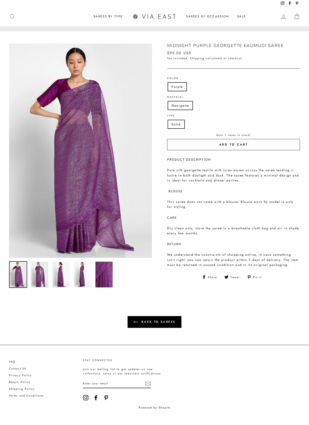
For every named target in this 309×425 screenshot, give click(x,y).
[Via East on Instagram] (85, 397)
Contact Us (17, 368)
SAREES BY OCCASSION (207, 16)
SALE (241, 16)
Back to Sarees (158, 322)
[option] (80, 151)
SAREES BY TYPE (108, 16)
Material (175, 97)
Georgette (180, 105)
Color (172, 78)
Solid (176, 124)
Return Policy (19, 382)
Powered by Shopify (155, 408)
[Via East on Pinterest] (106, 397)
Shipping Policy (22, 389)
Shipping (197, 58)
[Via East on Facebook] (96, 397)
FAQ (12, 362)
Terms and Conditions (26, 395)
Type (171, 115)
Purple (177, 87)
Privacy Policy (20, 375)
